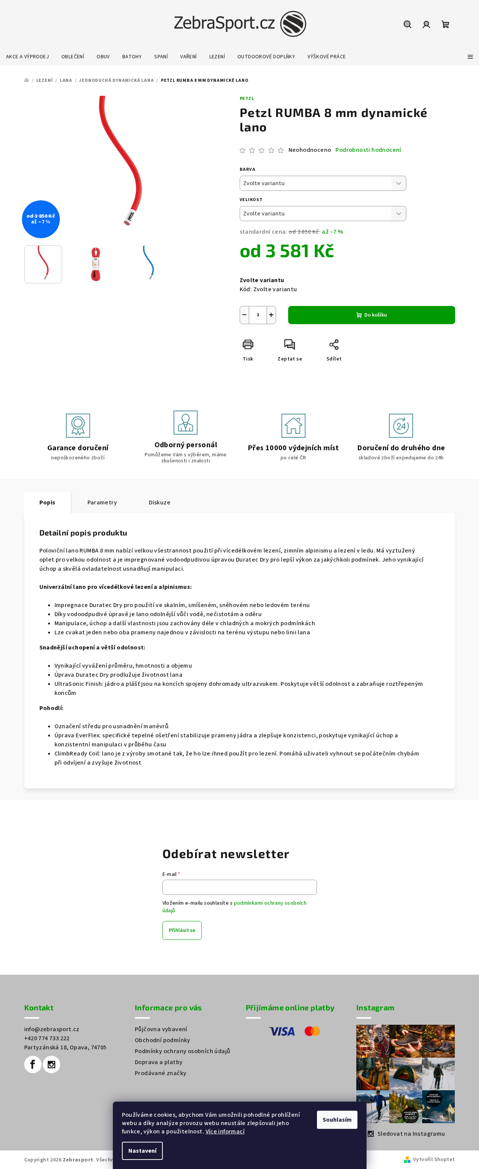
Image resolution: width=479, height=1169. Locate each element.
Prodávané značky (160, 1073)
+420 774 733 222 (47, 1038)
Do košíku (375, 315)
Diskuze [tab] (159, 502)
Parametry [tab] (102, 502)
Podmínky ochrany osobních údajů (182, 1051)
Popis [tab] (47, 502)
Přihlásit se (182, 930)
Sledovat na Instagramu (411, 1134)
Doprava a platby (159, 1062)
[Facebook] (33, 1064)
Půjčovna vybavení (161, 1029)
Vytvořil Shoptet (434, 1159)
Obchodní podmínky (162, 1040)
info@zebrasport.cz (52, 1029)
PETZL (247, 98)
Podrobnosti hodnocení (368, 150)
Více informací (225, 1131)
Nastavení (142, 1151)
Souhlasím (337, 1120)
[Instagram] (51, 1064)
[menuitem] (27, 57)
